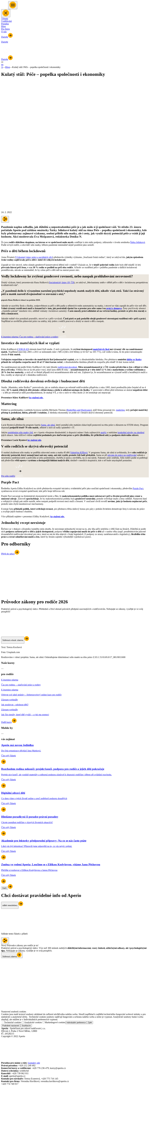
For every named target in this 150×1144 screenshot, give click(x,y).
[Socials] (4, 1042)
